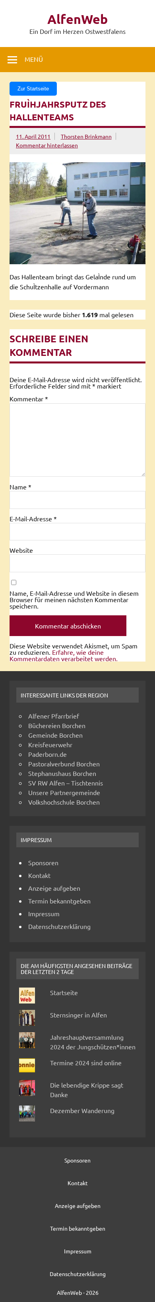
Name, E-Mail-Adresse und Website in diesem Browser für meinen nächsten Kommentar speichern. (74, 599)
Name (20, 486)
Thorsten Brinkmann (86, 136)
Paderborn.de (47, 754)
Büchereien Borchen (56, 725)
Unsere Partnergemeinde (64, 792)
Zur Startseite (33, 89)
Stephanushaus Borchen (62, 773)
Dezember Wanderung (82, 1110)
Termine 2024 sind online (86, 1062)
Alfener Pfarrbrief (53, 716)
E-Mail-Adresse (33, 518)
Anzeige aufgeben (54, 888)
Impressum (44, 913)
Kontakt (39, 875)
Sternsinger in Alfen (78, 1015)
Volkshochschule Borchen (64, 802)
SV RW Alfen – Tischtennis (65, 783)
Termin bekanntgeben (59, 901)
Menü (34, 59)
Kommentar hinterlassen (47, 145)
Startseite (64, 992)
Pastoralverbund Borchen (64, 764)
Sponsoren (43, 862)
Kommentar (29, 398)
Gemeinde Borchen (55, 735)
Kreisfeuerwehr (50, 744)
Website (21, 550)
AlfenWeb (77, 19)
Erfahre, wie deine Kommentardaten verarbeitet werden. (64, 655)
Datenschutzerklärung (59, 926)
